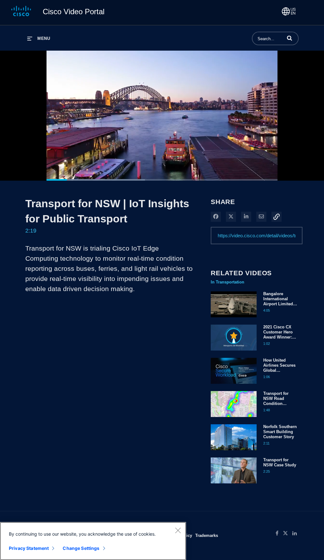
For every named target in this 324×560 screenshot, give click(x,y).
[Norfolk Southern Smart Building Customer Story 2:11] (234, 451)
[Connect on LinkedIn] (296, 533)
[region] (93, 541)
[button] (289, 38)
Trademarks (206, 535)
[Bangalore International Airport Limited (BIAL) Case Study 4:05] (234, 318)
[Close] (178, 530)
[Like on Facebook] (279, 533)
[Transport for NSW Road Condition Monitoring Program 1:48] (234, 418)
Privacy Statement (29, 548)
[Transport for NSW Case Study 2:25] (234, 485)
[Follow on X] (287, 533)
